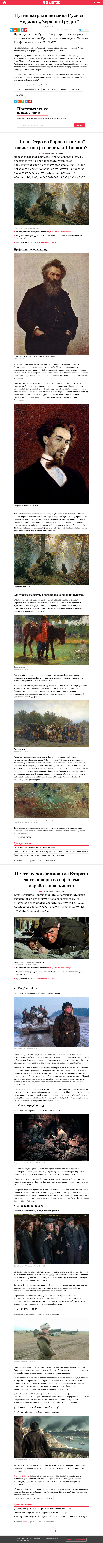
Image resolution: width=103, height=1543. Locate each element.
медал (63, 89)
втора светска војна (43, 1498)
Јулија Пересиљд (21, 1476)
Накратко (19, 95)
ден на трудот (75, 89)
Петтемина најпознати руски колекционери (34, 847)
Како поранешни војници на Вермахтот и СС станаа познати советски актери (50, 1516)
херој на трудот (50, 89)
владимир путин (32, 89)
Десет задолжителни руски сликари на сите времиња (39, 855)
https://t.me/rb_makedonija (59, 232)
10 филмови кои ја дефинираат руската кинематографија (40, 1513)
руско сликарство (23, 837)
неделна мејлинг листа (46, 242)
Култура (41, 153)
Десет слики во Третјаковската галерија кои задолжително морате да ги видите (51, 851)
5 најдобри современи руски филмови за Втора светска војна (42, 1509)
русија (18, 89)
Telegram (85, 30)
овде (25, 861)
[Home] (4, 2)
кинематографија (23, 1498)
